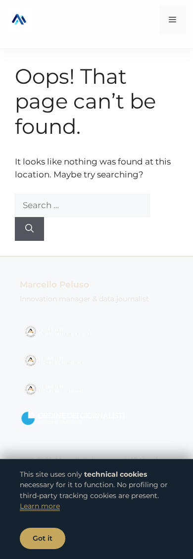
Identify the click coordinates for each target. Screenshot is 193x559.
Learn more (40, 506)
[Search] (29, 229)
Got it (42, 538)
